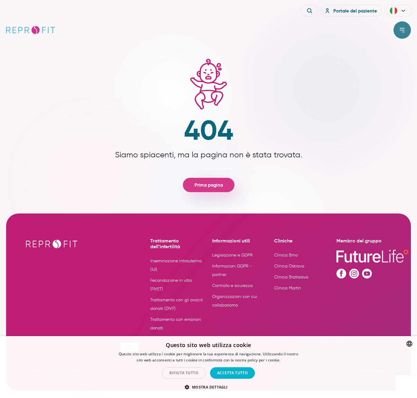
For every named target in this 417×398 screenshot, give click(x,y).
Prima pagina (208, 185)
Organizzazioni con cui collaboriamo (234, 301)
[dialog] (208, 367)
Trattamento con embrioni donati (175, 324)
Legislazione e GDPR (232, 255)
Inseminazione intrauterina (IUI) (176, 265)
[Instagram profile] (354, 273)
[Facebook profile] (341, 273)
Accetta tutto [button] (232, 372)
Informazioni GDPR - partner (232, 270)
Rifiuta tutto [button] (183, 372)
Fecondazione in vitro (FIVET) (171, 285)
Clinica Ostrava (289, 266)
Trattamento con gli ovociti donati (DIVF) (176, 304)
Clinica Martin (287, 288)
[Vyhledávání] (309, 10)
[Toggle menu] (402, 30)
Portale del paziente (355, 11)
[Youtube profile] (367, 273)
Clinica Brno (286, 255)
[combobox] (409, 344)
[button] (398, 10)
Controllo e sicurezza (232, 285)
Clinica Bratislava (291, 277)
